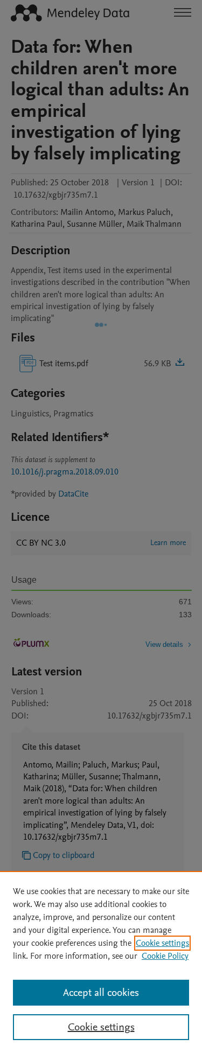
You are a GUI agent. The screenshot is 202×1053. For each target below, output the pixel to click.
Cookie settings (162, 943)
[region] (101, 962)
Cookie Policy (165, 956)
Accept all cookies (101, 993)
